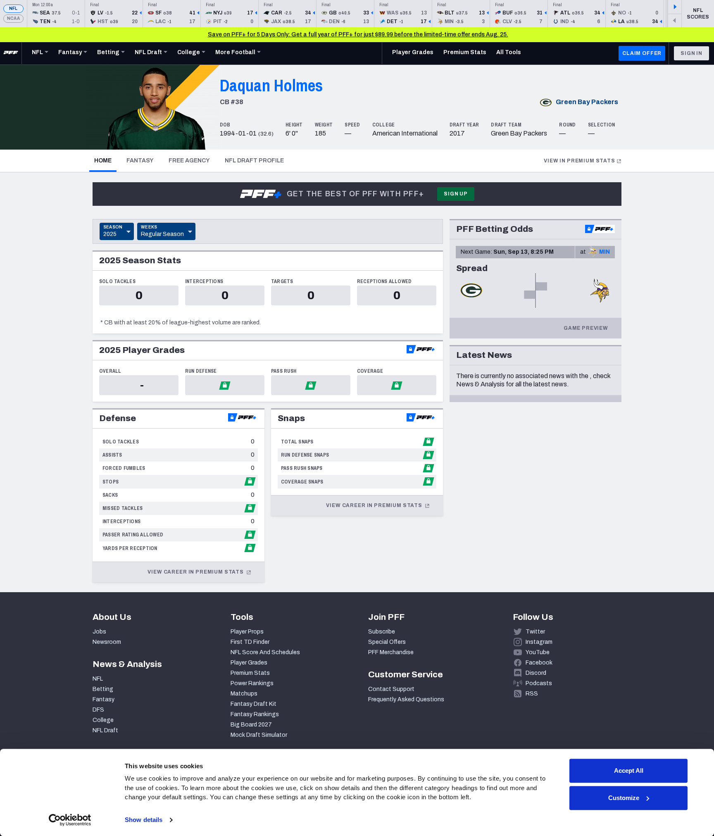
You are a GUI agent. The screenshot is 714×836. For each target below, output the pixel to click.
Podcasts (539, 683)
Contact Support (391, 689)
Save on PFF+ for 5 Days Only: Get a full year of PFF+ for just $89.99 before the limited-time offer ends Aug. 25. (358, 34)
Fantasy (140, 160)
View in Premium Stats (579, 161)
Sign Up (456, 194)
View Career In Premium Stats (196, 572)
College (103, 720)
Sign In (691, 53)
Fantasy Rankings (255, 714)
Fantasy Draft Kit (253, 704)
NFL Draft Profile (254, 160)
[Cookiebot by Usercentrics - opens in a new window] (70, 820)
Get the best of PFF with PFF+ (355, 194)
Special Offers (387, 642)
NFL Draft (105, 730)
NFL (13, 8)
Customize (623, 797)
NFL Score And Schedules (265, 652)
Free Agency (189, 160)
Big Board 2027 (251, 725)
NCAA (13, 18)
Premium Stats (250, 673)
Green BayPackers (587, 101)
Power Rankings (252, 683)
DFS (98, 710)
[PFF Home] (10, 53)
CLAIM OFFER (642, 53)
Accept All (628, 770)
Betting (103, 689)
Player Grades (249, 663)
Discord (536, 673)
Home (105, 160)
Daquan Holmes (271, 85)
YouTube (538, 652)
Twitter (535, 632)
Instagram (539, 642)
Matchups (244, 694)
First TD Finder (250, 642)
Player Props (247, 632)
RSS (532, 694)
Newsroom (107, 642)
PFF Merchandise (391, 652)
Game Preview (586, 328)
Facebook (539, 663)
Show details (143, 819)
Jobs (99, 632)
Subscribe (381, 632)
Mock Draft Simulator (259, 735)
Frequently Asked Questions (406, 699)
